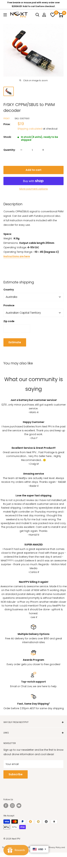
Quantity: (9, 150)
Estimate (15, 342)
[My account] (44, 15)
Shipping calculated (30, 128)
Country (8, 289)
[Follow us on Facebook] (5, 805)
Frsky (6, 118)
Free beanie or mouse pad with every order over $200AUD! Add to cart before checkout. (33, 4)
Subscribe (16, 774)
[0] (52, 15)
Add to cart (33, 170)
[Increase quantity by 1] (43, 149)
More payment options (33, 188)
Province (8, 305)
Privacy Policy (55, 847)
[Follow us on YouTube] (18, 805)
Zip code (8, 321)
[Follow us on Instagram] (12, 805)
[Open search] (37, 15)
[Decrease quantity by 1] (21, 149)
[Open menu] (5, 14)
